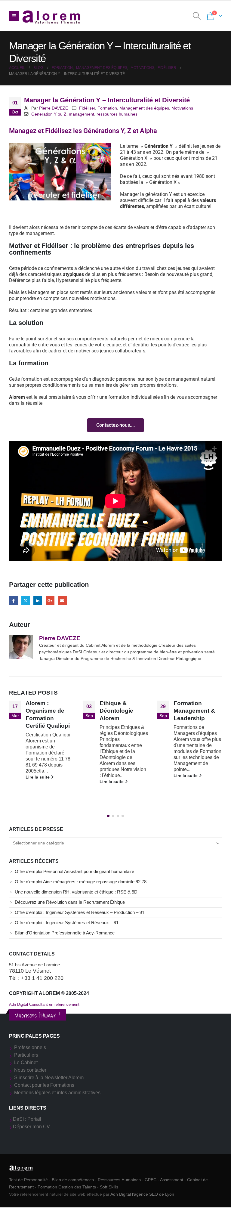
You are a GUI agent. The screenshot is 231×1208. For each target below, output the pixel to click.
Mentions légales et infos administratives (57, 1092)
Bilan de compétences (73, 1179)
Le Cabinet (26, 1062)
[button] (14, 16)
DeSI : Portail (27, 1119)
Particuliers (26, 1055)
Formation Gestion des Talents (67, 1187)
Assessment (171, 1179)
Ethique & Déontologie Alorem (116, 710)
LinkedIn (37, 600)
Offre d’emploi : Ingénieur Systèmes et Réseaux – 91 (67, 922)
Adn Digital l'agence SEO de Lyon (142, 1194)
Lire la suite (38, 777)
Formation (107, 108)
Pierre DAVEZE (53, 108)
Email (62, 600)
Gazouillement (25, 600)
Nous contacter (30, 1070)
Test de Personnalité (28, 1179)
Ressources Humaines (119, 1179)
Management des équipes (144, 108)
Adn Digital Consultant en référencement (44, 1004)
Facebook (13, 600)
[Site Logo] (51, 16)
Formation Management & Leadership (194, 710)
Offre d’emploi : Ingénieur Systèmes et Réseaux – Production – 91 (79, 912)
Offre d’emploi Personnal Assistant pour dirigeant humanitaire (74, 871)
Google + (50, 600)
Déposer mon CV (31, 1126)
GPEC (150, 1179)
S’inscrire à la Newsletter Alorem (49, 1077)
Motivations (182, 108)
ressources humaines (117, 114)
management (81, 114)
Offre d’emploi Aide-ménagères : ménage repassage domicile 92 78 (80, 881)
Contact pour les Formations (44, 1085)
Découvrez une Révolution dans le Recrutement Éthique (70, 902)
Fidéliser (87, 108)
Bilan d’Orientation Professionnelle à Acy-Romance (65, 933)
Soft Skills (109, 1187)
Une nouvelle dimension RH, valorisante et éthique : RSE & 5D (76, 892)
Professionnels (30, 1047)
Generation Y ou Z (48, 114)
